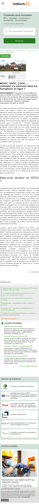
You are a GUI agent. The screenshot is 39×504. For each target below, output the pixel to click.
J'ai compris (5, 500)
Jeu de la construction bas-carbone (22, 386)
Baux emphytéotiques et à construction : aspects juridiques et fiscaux (23, 423)
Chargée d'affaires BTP (18, 414)
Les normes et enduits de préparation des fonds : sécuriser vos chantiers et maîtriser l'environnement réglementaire (23, 405)
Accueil (1, 50)
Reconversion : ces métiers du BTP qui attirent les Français (18, 481)
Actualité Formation (9, 50)
